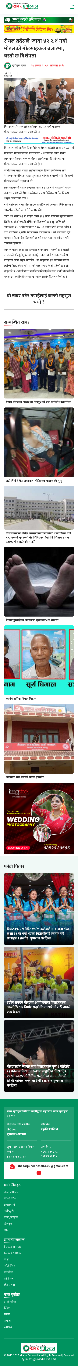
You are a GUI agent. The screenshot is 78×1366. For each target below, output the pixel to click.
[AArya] (39, 21)
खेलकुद (8, 1223)
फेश (6, 1259)
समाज (7, 1320)
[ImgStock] (39, 819)
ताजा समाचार (11, 1192)
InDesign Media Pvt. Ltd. (40, 1359)
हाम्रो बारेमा (10, 1301)
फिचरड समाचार (12, 1247)
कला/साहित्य (11, 1217)
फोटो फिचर (10, 1265)
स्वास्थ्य (8, 1327)
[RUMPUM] (39, 30)
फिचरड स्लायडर (12, 1253)
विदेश (7, 1308)
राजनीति (8, 1272)
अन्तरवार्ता (9, 1204)
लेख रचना (9, 1284)
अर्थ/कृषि (9, 1211)
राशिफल (8, 1278)
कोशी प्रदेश (10, 1198)
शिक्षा (7, 1314)
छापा (6, 1230)
